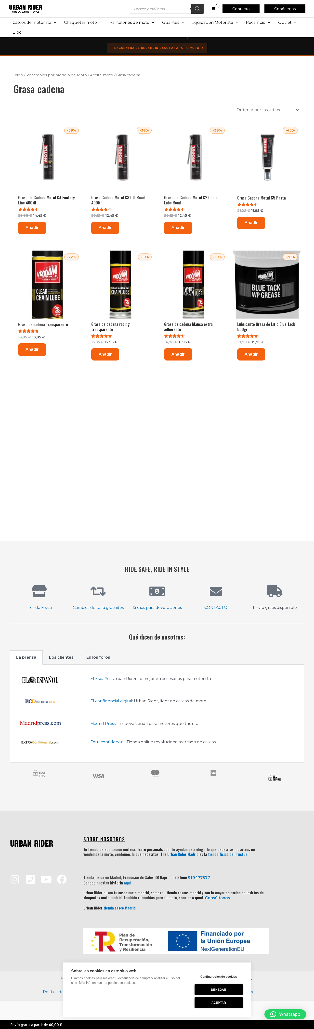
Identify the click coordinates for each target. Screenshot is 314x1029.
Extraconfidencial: (107, 742)
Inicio (18, 75)
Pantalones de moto (129, 22)
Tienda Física (39, 607)
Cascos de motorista (32, 22)
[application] (53, 22)
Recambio (255, 22)
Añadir (32, 227)
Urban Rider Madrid (182, 854)
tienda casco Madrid (120, 907)
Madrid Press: (103, 723)
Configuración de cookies (218, 976)
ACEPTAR (218, 1002)
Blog (17, 32)
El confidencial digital (111, 701)
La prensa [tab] (26, 657)
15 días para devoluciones (157, 607)
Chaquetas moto (80, 22)
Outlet (285, 22)
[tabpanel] (157, 713)
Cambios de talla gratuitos (98, 607)
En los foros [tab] (98, 657)
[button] (241, 8)
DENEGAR (218, 989)
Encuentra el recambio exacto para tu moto (157, 47)
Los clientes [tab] (61, 657)
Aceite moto (101, 75)
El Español (100, 678)
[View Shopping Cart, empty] (213, 9)
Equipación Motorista (212, 22)
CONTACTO (215, 607)
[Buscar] (197, 9)
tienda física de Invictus (227, 854)
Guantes (170, 22)
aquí (127, 882)
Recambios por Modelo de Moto (56, 75)
